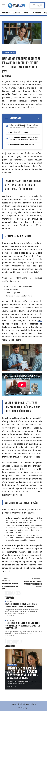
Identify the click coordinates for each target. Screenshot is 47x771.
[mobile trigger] (4, 5)
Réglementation (9, 52)
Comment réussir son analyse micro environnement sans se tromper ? (21, 605)
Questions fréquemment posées (22, 145)
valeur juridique (12, 418)
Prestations (12, 664)
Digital (9, 601)
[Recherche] (34, 5)
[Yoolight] (16, 5)
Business (10, 620)
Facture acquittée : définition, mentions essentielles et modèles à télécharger (23, 126)
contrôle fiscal (9, 94)
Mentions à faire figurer (19, 132)
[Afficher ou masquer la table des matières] (31, 118)
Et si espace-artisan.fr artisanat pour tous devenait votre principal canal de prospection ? (22, 625)
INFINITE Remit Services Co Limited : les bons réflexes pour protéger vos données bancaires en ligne (22, 673)
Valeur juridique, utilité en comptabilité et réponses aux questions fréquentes (23, 138)
